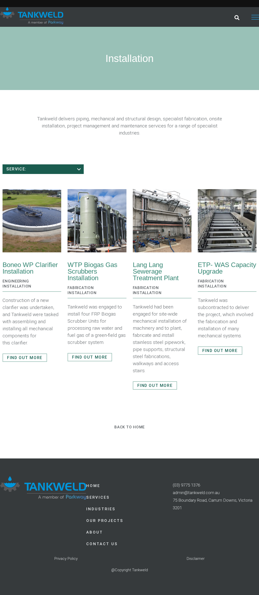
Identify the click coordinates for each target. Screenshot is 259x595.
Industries (101, 509)
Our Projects (104, 520)
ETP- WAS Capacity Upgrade (227, 268)
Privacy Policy (66, 558)
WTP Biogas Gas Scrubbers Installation (92, 271)
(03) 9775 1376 (186, 485)
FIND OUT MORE (24, 357)
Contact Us (102, 544)
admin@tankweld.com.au (196, 492)
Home (93, 485)
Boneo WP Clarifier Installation (30, 268)
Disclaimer (196, 558)
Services (98, 497)
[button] (236, 17)
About (94, 532)
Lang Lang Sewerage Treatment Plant (156, 271)
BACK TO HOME (129, 427)
